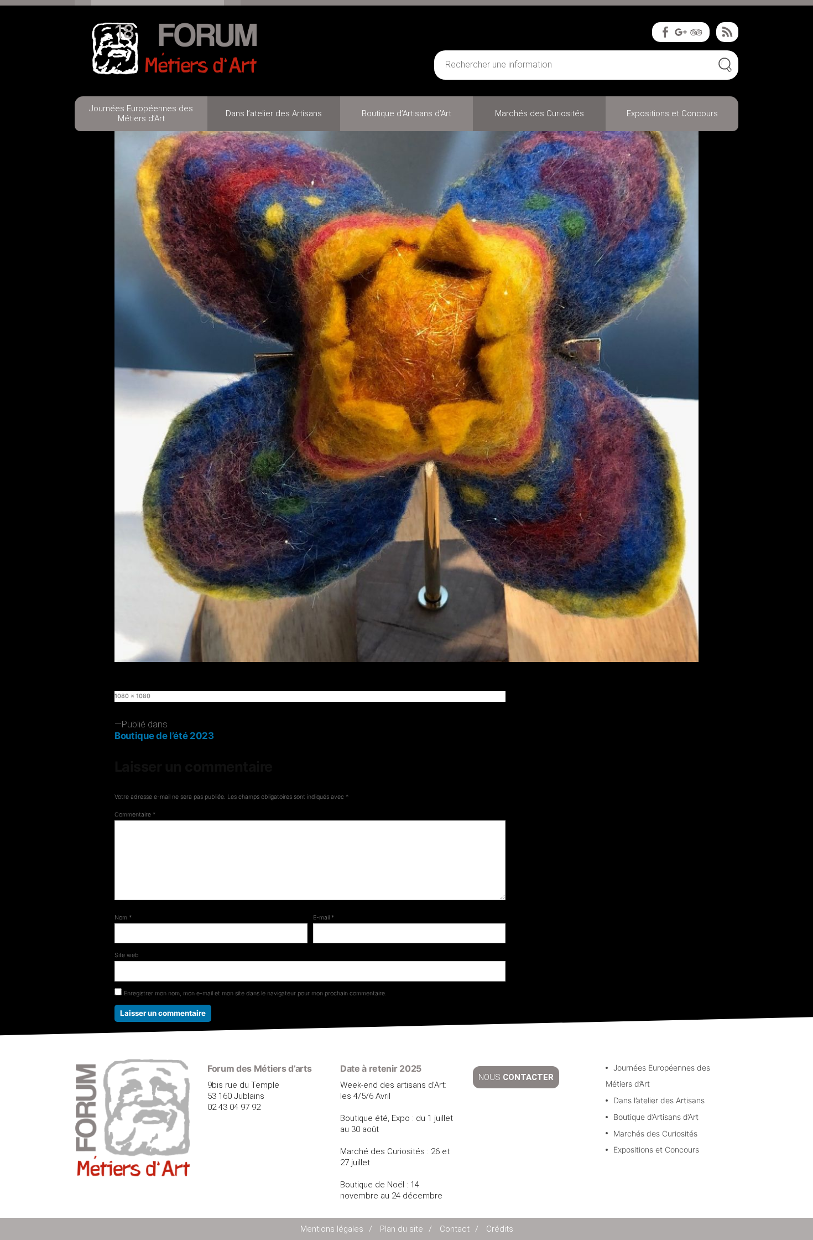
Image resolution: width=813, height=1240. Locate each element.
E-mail (323, 917)
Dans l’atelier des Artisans (274, 113)
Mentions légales (331, 1229)
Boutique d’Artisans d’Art (406, 113)
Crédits (499, 1229)
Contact (455, 1229)
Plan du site (401, 1229)
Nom (123, 917)
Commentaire (134, 814)
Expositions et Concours (672, 113)
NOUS (516, 1077)
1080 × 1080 (132, 696)
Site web (126, 955)
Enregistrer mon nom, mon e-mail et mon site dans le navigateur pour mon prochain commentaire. (255, 993)
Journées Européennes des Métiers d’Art (141, 113)
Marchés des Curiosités (539, 113)
